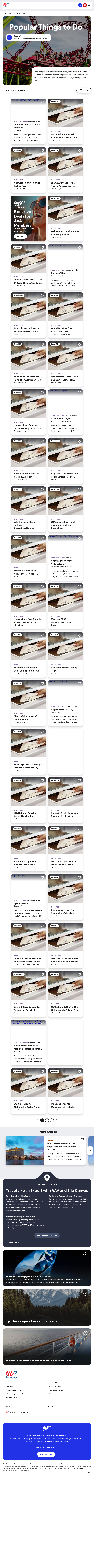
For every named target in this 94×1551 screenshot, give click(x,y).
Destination (19, 36)
